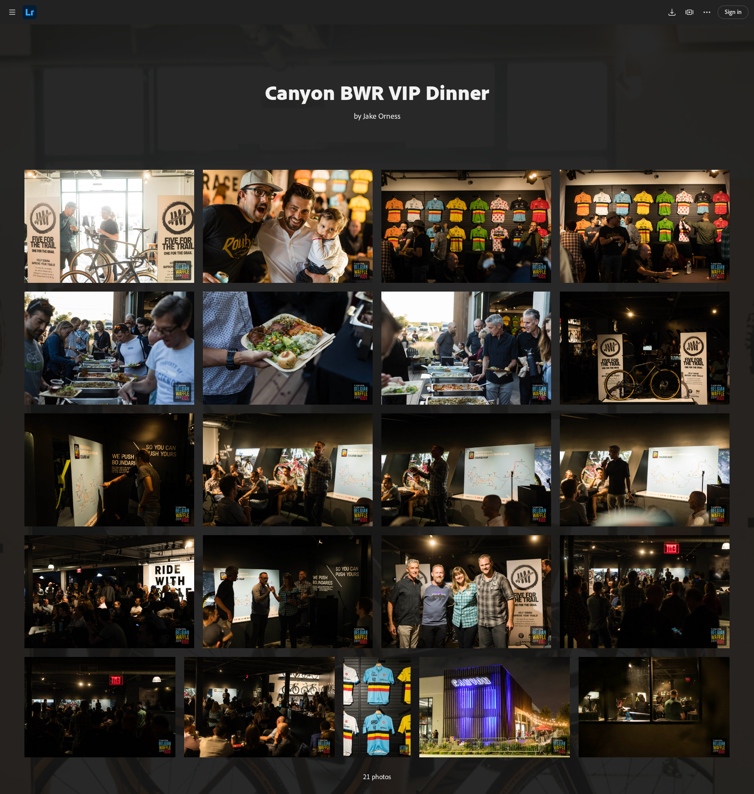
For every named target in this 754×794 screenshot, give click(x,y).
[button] (12, 12)
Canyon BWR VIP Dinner (377, 92)
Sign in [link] (733, 12)
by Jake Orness (377, 115)
